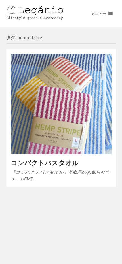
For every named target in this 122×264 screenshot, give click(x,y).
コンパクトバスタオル (45, 163)
